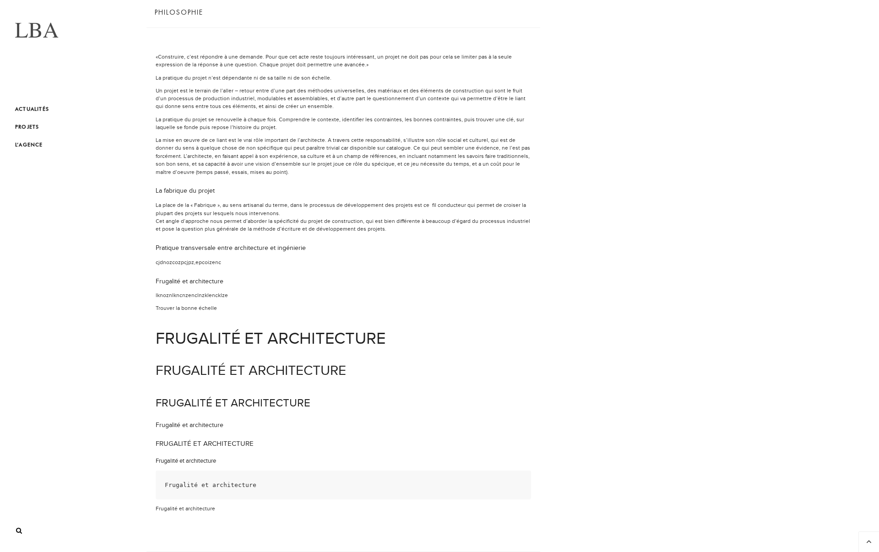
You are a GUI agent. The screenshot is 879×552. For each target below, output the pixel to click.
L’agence (29, 144)
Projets (27, 127)
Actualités (32, 109)
